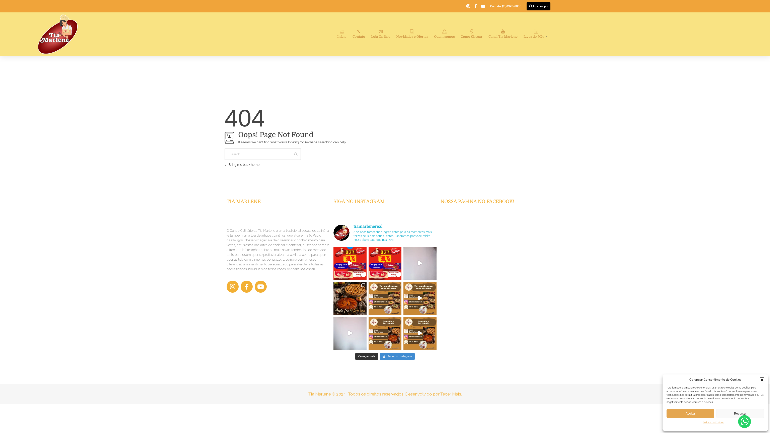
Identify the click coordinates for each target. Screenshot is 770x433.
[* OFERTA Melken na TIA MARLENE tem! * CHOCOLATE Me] (349, 263)
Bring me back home (243, 165)
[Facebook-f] (476, 6)
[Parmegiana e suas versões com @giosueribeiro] (419, 263)
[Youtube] (483, 6)
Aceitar (690, 413)
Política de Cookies (713, 422)
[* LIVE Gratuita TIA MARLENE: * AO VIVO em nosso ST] (385, 298)
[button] (762, 380)
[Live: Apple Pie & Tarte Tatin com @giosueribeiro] (349, 333)
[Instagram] (468, 6)
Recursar (740, 413)
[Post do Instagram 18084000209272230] (349, 298)
